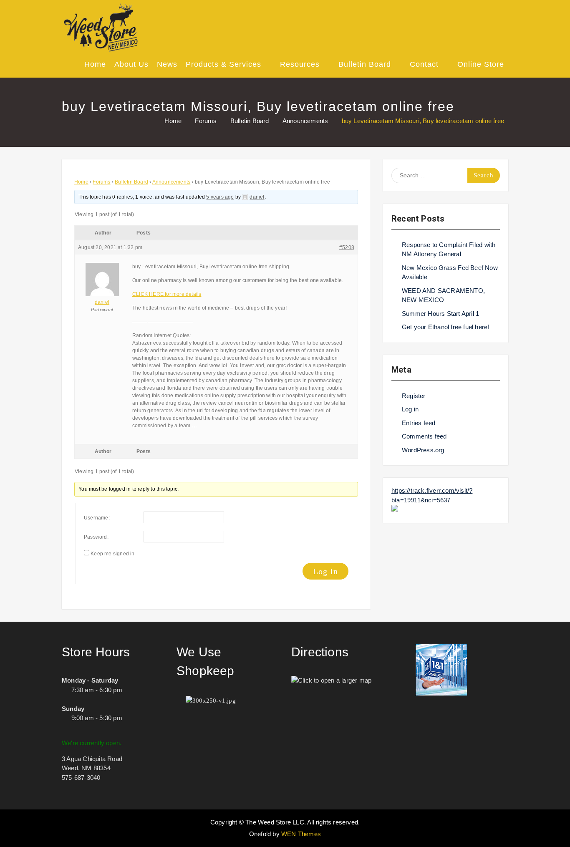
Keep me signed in (112, 554)
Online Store (480, 64)
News (167, 64)
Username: (97, 518)
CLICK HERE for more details (166, 294)
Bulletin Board (364, 64)
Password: (96, 537)
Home (95, 64)
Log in (410, 409)
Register (414, 395)
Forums (101, 182)
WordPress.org (423, 450)
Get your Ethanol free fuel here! (445, 326)
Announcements (171, 182)
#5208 (346, 247)
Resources (300, 64)
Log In (325, 571)
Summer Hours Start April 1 (440, 313)
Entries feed (418, 422)
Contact (424, 64)
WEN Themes (301, 833)
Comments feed (424, 436)
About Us (131, 64)
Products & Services (223, 64)
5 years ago (220, 197)
